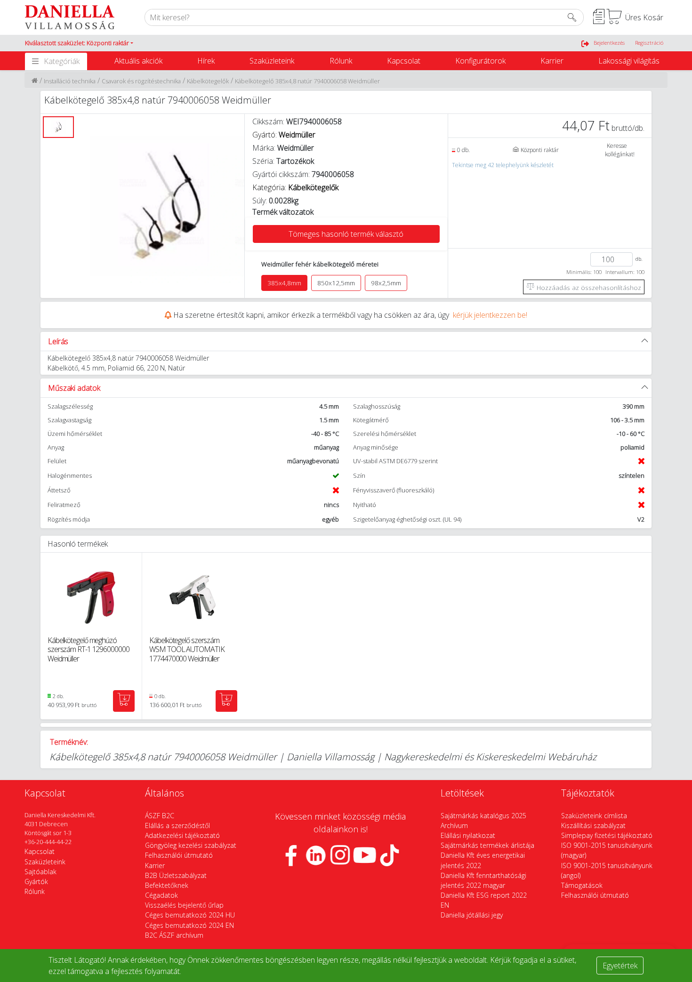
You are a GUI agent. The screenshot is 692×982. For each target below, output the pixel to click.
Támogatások (582, 885)
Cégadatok (161, 895)
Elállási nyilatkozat (468, 835)
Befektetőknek (166, 885)
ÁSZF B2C (159, 815)
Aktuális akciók (138, 61)
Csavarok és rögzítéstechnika (141, 81)
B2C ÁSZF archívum (174, 935)
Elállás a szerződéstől (177, 825)
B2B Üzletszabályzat (176, 875)
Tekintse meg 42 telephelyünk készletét (503, 165)
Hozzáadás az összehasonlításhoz (588, 287)
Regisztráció (649, 42)
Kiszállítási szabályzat (593, 825)
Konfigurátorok (480, 61)
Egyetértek (620, 965)
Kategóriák (62, 61)
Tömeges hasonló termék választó (346, 234)
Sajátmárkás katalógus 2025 (483, 815)
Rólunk (341, 61)
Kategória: (295, 187)
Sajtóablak (40, 871)
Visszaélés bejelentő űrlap (184, 905)
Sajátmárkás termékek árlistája (487, 845)
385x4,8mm (284, 283)
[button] (79, 43)
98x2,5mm (386, 283)
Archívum (454, 825)
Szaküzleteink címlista (594, 815)
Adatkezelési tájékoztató (182, 835)
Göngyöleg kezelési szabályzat (190, 845)
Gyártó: (283, 134)
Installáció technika (70, 81)
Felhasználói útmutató (179, 855)
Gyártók (36, 881)
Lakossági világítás (629, 61)
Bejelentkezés (609, 42)
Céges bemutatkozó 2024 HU (190, 914)
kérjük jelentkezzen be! (490, 315)
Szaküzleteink (271, 61)
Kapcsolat (403, 61)
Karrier (551, 61)
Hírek (206, 61)
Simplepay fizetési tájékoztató (606, 835)
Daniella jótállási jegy (472, 914)
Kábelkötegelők (208, 81)
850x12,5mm (336, 283)
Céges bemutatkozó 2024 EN (189, 925)
